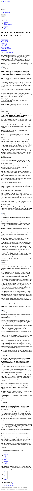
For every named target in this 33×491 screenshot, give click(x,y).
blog (5, 23)
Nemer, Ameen (4, 40)
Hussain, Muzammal (6, 48)
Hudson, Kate (4, 43)
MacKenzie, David (5, 41)
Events (5, 27)
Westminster (4, 50)
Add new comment (8, 52)
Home (5, 19)
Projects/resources (8, 24)
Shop (5, 28)
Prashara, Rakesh (5, 47)
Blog (5, 455)
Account (3, 3)
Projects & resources (9, 456)
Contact (5, 463)
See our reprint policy (9, 483)
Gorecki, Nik (4, 44)
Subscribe (3, 15)
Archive (6, 22)
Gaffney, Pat (4, 46)
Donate (2, 16)
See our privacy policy (9, 485)
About (5, 20)
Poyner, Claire (4, 39)
